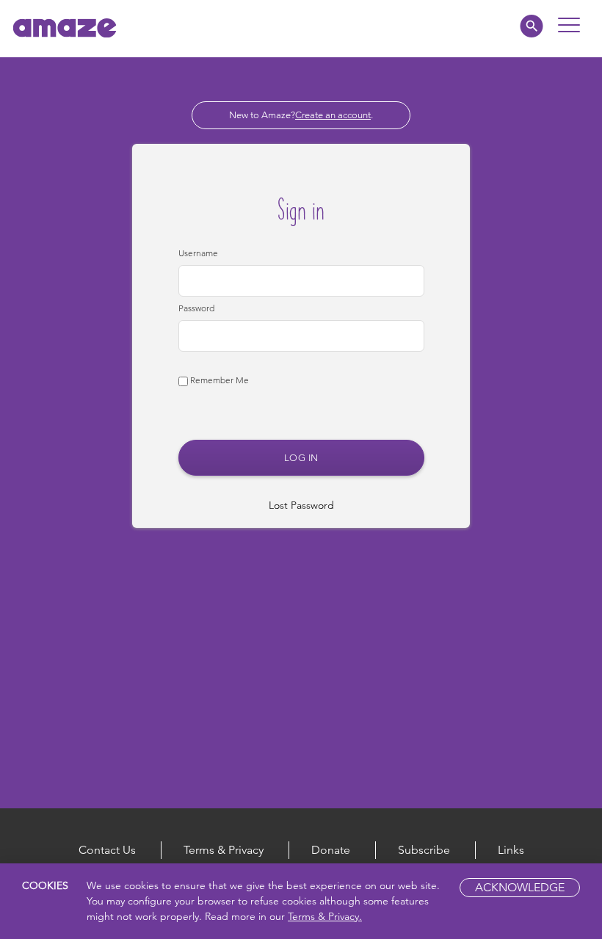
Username (198, 252)
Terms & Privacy (224, 850)
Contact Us (107, 850)
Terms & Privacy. (325, 916)
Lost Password (301, 505)
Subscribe (424, 850)
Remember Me (218, 379)
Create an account (333, 114)
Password (196, 307)
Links (511, 850)
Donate (330, 850)
